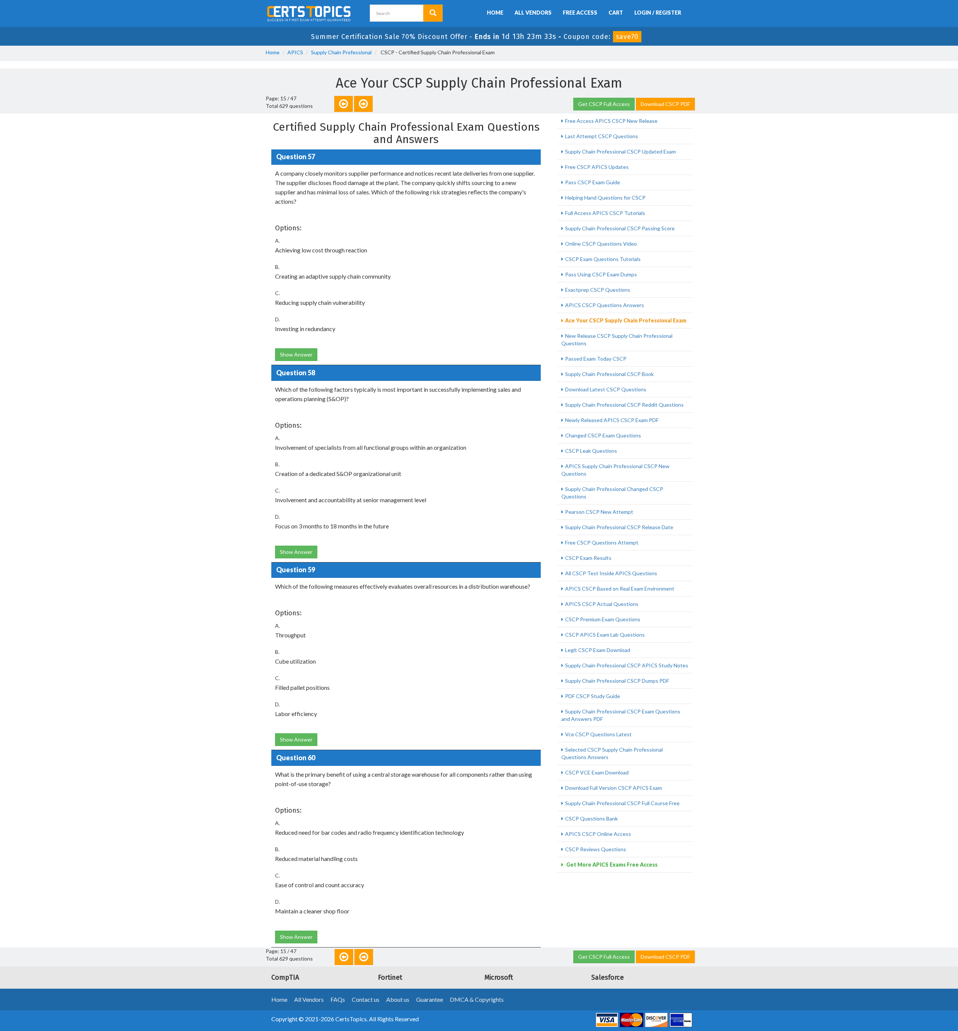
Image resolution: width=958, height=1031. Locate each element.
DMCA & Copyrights (477, 999)
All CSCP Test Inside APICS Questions (611, 573)
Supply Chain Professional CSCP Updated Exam (620, 151)
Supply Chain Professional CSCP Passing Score (620, 228)
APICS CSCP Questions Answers (604, 305)
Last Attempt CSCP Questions (601, 136)
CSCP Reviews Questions (595, 849)
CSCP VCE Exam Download (597, 772)
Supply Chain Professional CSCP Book (609, 374)
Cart (615, 12)
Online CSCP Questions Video (601, 243)
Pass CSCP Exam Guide (592, 182)
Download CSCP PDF (665, 104)
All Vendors (533, 12)
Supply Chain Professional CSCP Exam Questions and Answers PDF (620, 715)
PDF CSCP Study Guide (592, 696)
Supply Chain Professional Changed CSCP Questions (612, 493)
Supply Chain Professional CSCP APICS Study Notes (626, 665)
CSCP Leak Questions (591, 451)
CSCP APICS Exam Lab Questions (605, 634)
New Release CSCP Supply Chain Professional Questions (616, 339)
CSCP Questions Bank (591, 818)
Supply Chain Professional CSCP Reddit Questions (624, 404)
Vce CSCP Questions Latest (598, 734)
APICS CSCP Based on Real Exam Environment (619, 588)
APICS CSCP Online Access (598, 834)
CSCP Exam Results (588, 558)
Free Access (580, 12)
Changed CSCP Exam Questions (603, 435)
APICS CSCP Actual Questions (601, 604)
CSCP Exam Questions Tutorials (603, 259)
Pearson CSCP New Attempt (599, 512)
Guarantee (429, 999)
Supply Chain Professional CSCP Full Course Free (622, 803)
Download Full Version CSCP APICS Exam (613, 788)
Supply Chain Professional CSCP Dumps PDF (617, 680)
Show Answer (296, 354)
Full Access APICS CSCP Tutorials (605, 213)
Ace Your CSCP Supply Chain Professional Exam (625, 320)
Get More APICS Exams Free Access (611, 864)
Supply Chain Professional (341, 52)
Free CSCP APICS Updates (597, 167)
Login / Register (657, 12)
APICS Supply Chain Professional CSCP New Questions (615, 470)
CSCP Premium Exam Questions (602, 619)
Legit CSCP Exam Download (597, 650)
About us (397, 999)
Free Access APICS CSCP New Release (611, 121)
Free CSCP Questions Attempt (601, 542)
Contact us (365, 999)
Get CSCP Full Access (604, 104)
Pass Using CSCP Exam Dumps (601, 274)
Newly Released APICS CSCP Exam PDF (612, 420)
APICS (295, 52)
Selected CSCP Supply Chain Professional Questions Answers (612, 753)
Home (495, 12)
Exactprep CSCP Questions (597, 289)
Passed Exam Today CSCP (595, 358)
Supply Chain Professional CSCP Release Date (619, 527)
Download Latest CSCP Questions (605, 389)
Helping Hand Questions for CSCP (605, 197)
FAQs (337, 999)
